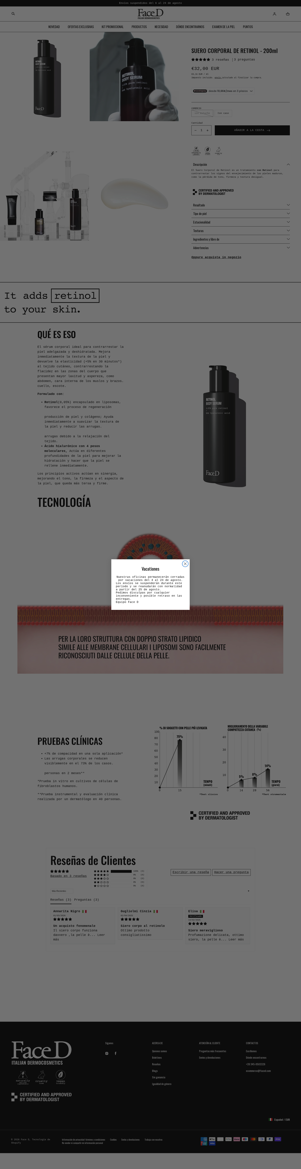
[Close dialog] (185, 564)
